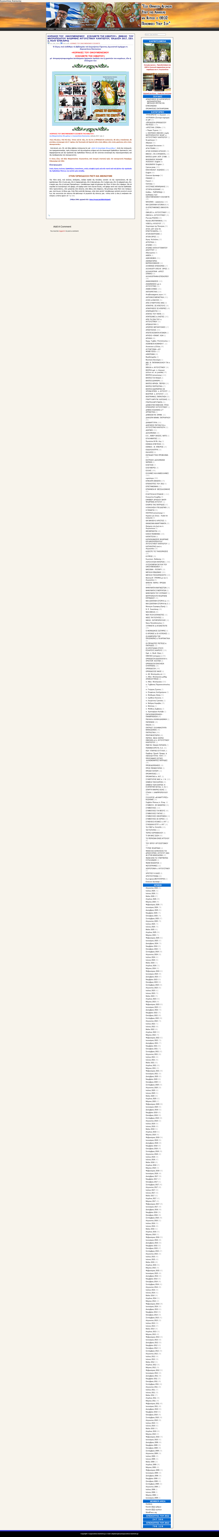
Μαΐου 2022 (150, 1029)
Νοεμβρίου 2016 (151, 1212)
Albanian (149, 143)
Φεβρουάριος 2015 (152, 1271)
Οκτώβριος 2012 (152, 1348)
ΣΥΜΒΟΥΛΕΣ (151, 808)
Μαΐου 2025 (150, 929)
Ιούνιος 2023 (150, 993)
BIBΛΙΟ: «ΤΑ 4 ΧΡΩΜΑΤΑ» (156, 154)
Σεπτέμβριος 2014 (152, 1284)
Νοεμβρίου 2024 (151, 946)
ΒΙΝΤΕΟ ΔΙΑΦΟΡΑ (153, 381)
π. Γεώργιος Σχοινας (153, 689)
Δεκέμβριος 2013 (152, 1309)
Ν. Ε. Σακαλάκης (152, 609)
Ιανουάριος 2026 (152, 907)
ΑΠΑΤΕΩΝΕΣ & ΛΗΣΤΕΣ (155, 317)
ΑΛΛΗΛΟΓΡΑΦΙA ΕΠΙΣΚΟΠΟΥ (157, 276)
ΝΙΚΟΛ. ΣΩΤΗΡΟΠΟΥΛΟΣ (156, 620)
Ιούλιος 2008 (150, 1489)
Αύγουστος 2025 (152, 921)
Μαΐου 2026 (150, 896)
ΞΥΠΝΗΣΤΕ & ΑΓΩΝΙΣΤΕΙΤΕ (156, 626)
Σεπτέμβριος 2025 (152, 918)
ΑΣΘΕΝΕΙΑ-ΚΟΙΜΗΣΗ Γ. (155, 344)
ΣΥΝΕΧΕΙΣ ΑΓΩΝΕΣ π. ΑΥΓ (156, 822)
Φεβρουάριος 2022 (152, 1038)
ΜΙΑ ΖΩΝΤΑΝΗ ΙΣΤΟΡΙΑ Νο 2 (157, 604)
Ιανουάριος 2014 (152, 1306)
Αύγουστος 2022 (152, 1021)
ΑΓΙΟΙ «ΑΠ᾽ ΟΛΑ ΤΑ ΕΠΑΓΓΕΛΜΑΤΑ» (153, 230)
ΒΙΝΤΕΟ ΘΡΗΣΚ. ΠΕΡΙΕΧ (155, 383)
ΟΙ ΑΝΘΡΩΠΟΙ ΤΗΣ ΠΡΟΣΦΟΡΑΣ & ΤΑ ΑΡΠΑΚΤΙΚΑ (158, 637)
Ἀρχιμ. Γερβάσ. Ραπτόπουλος (157, 341)
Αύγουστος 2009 (152, 1453)
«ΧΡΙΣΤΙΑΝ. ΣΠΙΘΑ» (153, 127)
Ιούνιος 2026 (150, 893)
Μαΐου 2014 (150, 1295)
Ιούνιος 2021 (150, 1060)
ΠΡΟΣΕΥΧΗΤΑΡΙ (152, 771)
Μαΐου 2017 (150, 1196)
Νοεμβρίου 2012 (151, 1345)
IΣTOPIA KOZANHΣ (153, 189)
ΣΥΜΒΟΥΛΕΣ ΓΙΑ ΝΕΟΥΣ (155, 811)
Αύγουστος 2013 (152, 1320)
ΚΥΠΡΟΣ (149, 556)
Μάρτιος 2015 (151, 1268)
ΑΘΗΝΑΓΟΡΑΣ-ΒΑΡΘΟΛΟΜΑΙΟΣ (152, 262)
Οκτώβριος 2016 (152, 1215)
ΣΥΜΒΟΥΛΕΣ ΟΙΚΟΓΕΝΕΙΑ (156, 816)
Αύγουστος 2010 (152, 1420)
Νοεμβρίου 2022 (151, 1013)
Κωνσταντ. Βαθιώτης (153, 559)
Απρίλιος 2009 (151, 1465)
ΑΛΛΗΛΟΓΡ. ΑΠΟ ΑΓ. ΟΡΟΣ (156, 269)
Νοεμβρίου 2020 (151, 1079)
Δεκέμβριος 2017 (152, 1176)
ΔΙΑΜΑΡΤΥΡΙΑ (151, 423)
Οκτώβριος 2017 (152, 1182)
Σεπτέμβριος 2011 (152, 1384)
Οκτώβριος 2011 (152, 1381)
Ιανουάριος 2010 (152, 1440)
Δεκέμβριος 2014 (152, 1276)
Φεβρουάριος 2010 (152, 1437)
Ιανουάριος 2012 (152, 1373)
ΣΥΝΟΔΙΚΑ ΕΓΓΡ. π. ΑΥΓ (155, 824)
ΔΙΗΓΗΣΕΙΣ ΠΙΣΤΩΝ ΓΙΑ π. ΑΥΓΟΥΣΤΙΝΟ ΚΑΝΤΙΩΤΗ (156, 426)
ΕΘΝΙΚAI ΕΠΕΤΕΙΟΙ (153, 444)
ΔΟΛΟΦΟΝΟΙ (151, 433)
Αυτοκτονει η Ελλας (153, 346)
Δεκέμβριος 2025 (152, 910)
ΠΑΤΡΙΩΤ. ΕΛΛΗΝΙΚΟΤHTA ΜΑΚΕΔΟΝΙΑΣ (156, 729)
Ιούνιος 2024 (150, 960)
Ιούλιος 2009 (150, 1456)
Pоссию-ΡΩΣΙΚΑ (152, 218)
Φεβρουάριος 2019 (152, 1137)
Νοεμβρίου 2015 (151, 1246)
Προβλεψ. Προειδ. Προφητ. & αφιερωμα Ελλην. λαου (156, 755)
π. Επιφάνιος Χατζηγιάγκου (156, 692)
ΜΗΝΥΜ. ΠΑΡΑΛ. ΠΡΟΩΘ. (156, 583)
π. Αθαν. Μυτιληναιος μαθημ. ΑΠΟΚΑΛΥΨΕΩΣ (156, 678)
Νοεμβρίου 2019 (151, 1112)
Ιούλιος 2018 (150, 1157)
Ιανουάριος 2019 (152, 1140)
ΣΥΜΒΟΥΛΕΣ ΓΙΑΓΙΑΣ (154, 813)
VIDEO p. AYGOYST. (154, 223)
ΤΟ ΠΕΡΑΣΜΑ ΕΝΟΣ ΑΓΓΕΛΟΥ (157, 838)
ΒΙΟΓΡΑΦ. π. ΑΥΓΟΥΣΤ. (155, 394)
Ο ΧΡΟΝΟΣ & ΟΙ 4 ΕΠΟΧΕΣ (156, 633)
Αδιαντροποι (150, 253)
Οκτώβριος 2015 (152, 1248)
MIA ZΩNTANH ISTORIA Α (156, 205)
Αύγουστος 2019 (152, 1121)
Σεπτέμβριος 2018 (152, 1151)
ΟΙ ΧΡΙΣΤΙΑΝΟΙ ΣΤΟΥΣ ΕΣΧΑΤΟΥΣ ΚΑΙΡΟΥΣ (154, 649)
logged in (62, 231)
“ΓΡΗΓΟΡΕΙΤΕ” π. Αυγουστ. (156, 115)
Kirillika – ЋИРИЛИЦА (154, 192)
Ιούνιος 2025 (150, 927)
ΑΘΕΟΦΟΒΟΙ (151, 258)
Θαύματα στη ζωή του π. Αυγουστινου (155, 527)
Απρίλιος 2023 (151, 999)
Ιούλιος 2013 (150, 1323)
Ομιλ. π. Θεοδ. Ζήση (153, 653)
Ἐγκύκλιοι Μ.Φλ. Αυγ (153, 441)
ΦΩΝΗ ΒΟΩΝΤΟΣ (152, 863)
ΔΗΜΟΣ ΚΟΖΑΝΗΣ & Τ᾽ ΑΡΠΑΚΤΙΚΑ (155, 411)
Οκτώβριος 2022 (152, 1015)
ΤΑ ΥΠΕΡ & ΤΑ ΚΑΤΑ (153, 827)
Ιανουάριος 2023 (152, 1007)
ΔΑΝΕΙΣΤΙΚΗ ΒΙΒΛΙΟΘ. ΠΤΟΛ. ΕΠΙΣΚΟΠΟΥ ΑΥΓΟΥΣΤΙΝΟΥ (157, 406)
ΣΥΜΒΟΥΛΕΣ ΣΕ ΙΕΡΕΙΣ (155, 819)
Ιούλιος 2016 (150, 1223)
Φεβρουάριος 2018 (152, 1171)
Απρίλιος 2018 (151, 1165)
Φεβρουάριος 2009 (152, 1470)
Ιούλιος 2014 (150, 1290)
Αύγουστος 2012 (152, 1354)
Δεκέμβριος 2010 (152, 1409)
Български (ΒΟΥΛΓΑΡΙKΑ (155, 879)
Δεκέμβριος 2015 (152, 1243)
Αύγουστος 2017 (152, 1187)
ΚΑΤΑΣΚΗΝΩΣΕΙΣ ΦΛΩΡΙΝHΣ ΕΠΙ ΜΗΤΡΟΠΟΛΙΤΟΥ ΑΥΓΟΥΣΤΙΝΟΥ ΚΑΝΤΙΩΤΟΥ (157, 541)
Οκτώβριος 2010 (152, 1415)
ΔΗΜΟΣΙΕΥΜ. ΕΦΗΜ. (154, 415)
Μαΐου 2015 (150, 1262)
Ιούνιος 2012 (150, 1359)
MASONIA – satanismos (155, 202)
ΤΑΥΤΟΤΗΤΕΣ (151, 830)
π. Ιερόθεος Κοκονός (153, 698)
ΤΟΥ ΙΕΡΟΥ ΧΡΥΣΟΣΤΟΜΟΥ (157, 843)
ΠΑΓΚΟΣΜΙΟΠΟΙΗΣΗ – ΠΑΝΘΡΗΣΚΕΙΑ (154, 715)
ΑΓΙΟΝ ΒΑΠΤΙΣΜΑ (153, 234)
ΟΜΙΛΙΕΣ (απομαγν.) (153, 656)
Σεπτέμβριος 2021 (152, 1051)
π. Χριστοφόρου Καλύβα (155, 712)
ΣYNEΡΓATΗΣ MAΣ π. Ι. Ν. (156, 779)
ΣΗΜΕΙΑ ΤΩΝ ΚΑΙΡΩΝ (154, 782)
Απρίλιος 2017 (151, 1198)
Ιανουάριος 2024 (152, 974)
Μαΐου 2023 (150, 996)
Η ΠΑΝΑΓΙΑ (150, 510)
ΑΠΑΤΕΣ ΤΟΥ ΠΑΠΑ (153, 314)
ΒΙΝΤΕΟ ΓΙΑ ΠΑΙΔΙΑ (153, 378)
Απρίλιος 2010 (151, 1431)
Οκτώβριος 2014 (152, 1282)
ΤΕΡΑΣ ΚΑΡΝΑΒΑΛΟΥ (154, 833)
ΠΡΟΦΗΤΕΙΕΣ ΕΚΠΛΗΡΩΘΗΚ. (108, 29)
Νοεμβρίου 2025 (151, 913)
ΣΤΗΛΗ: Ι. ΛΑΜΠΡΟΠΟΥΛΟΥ (157, 792)
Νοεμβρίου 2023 (151, 979)
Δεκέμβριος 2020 (152, 1076)
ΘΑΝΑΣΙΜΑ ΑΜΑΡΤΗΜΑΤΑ (156, 523)
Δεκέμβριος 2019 (152, 1110)
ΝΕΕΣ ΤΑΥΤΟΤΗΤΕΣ (153, 618)
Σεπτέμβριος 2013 (152, 1318)
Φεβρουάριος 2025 (152, 938)
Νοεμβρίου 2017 (151, 1179)
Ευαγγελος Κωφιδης (153, 497)
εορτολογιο (150, 478)
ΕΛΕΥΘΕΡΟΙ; (151, 468)
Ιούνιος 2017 (150, 1193)
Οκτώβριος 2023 (152, 982)
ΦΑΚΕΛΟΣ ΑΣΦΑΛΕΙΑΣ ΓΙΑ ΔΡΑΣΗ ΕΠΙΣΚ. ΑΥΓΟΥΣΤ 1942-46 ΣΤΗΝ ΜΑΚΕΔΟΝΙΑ (158, 853)
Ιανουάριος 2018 (152, 1173)
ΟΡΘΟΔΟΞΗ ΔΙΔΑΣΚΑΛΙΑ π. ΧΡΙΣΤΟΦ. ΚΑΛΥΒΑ (157, 660)
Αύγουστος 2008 (152, 1487)
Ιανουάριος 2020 (152, 1107)
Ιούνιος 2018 (150, 1160)
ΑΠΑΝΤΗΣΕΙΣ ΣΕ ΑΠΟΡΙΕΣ (156, 308)
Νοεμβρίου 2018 (151, 1146)
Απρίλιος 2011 (151, 1398)
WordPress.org (151, 1512)
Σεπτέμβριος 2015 (152, 1251)
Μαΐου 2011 (150, 1395)
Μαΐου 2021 (150, 1063)
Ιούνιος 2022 (150, 1027)
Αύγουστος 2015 (152, 1254)
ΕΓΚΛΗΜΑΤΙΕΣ (151, 438)
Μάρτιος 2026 (151, 902)
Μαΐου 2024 (150, 963)
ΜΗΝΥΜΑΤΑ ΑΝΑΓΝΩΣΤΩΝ (156, 588)
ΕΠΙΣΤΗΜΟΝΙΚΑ (152, 486)
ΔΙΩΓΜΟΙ (149, 430)
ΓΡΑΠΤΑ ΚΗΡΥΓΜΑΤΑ (154, 402)
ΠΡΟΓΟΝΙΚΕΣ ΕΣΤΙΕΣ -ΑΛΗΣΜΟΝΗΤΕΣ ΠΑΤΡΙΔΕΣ (156, 759)
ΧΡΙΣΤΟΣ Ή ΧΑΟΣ (153, 873)
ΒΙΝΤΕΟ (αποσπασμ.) (154, 375)
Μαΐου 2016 (150, 1229)
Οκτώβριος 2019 (152, 1115)
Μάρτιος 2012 (151, 1367)
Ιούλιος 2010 (150, 1423)
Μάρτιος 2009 (151, 1467)
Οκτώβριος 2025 (152, 916)
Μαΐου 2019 (150, 1129)
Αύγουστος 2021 (152, 1054)
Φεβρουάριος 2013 (152, 1337)
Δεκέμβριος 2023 (152, 977)
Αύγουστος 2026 (152, 888)
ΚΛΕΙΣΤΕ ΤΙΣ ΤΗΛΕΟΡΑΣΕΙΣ (157, 551)
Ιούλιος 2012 (150, 1356)
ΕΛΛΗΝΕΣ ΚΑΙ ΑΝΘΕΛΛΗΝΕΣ (157, 473)
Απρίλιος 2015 (151, 1265)
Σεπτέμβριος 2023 (152, 985)
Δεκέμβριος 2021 (152, 1043)
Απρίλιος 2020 (151, 1099)
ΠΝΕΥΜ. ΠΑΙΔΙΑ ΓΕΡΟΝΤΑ (156, 745)
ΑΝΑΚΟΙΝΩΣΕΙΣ (152, 281)
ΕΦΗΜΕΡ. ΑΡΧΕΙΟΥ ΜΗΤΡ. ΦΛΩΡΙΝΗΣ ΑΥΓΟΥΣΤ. (156, 501)
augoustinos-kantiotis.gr (97, 1533)
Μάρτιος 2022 (151, 1035)
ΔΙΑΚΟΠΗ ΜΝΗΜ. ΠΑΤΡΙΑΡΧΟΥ (158, 418)
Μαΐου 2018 (150, 1162)
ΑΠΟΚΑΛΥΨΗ (151, 324)
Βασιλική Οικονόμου (153, 360)
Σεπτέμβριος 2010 (152, 1417)
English (148, 173)
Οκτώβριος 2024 (152, 949)
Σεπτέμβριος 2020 (152, 1085)
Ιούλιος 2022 (150, 1024)
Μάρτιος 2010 (151, 1434)
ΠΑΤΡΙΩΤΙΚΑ (151, 732)
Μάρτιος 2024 (151, 968)
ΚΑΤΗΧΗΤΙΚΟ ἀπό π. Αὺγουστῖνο (154, 548)
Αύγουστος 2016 (152, 1221)
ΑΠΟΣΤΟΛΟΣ (151, 330)
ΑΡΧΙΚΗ (50, 29)
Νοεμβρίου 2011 (151, 1379)
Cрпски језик (150, 167)
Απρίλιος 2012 (151, 1365)
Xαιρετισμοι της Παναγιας (155, 226)
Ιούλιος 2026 (150, 891)
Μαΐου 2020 (150, 1096)
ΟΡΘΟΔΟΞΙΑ (151, 669)
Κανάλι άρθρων (153, 1507)
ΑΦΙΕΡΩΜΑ (150, 354)
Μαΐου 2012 (150, 1362)
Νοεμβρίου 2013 (151, 1312)
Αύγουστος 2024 (152, 954)
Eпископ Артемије (153, 175)
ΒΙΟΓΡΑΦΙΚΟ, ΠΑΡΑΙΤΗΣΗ (156, 397)
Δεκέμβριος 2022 (152, 1010)
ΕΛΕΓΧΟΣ (149, 465)
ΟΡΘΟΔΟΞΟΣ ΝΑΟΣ (153, 671)
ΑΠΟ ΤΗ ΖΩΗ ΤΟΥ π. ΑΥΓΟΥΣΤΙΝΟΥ (154, 321)
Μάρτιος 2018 (151, 1168)
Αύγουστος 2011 (152, 1387)
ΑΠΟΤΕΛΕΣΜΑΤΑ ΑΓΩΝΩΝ (156, 333)
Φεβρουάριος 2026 (152, 905)
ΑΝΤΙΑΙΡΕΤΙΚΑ (151, 292)
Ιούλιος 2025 (150, 924)
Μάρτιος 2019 (151, 1135)
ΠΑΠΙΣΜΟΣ (150, 722)
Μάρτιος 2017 (151, 1201)
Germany (149, 184)
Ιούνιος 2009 (150, 1459)
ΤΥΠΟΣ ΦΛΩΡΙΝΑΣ (153, 848)
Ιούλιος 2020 (150, 1090)
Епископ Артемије (153, 882)
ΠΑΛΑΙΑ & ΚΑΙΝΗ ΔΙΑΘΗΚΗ (156, 719)
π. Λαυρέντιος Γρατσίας (154, 701)
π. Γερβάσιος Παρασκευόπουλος (158, 684)
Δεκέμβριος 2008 (152, 1476)
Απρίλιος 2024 (151, 966)
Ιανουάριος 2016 (152, 1240)
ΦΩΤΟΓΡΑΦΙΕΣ (152, 866)
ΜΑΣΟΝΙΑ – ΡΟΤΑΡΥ (154, 569)
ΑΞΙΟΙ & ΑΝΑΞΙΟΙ (152, 300)
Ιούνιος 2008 (150, 1492)
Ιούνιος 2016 (150, 1226)
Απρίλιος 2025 (151, 932)
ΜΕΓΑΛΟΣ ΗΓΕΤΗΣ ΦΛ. (156, 103)
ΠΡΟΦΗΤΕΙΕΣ (151, 774)
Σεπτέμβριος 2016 (152, 1218)
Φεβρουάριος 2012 (152, 1370)
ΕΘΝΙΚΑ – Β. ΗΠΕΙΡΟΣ (154, 447)
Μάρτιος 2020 (151, 1101)
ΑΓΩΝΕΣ (149, 245)
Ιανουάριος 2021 (152, 1074)
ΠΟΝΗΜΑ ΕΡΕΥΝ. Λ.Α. (154, 748)
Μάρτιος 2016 (151, 1234)
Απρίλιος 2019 (151, 1132)
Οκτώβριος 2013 (152, 1315)
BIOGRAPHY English (154, 164)
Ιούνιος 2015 (150, 1259)
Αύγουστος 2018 (152, 1154)
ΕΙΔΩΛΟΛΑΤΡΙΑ (152, 450)
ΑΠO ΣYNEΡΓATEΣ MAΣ (155, 303)
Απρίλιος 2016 (151, 1232)
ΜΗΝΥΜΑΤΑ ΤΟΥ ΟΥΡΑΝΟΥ (156, 593)
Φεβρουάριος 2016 (152, 1237)
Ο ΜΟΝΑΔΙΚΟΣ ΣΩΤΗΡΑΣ (156, 631)
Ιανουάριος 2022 (152, 1040)
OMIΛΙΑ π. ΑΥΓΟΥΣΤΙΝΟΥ (156, 215)
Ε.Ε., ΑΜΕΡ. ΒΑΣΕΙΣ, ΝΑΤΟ (156, 436)
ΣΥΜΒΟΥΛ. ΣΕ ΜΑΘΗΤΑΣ (156, 805)
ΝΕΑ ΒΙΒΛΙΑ (150, 612)
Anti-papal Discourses (154, 146)
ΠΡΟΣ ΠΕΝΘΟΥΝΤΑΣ (154, 768)
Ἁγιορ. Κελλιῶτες (152, 239)
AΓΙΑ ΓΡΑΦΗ (150, 148)
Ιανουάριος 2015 (152, 1273)
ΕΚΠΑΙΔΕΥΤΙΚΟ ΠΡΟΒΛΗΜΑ (157, 455)
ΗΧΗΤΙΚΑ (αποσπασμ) (154, 513)
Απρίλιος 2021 (151, 1065)
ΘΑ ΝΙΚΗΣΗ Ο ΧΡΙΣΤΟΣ (155, 521)
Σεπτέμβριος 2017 (152, 1185)
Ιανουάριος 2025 (152, 941)
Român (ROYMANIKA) (154, 221)
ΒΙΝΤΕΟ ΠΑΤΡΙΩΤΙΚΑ (154, 386)
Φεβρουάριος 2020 (152, 1104)
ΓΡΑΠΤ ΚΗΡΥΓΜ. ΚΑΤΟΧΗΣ (156, 399)
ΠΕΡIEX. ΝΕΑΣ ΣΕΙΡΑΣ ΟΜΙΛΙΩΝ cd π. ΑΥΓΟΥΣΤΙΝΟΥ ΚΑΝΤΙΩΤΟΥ (157, 740)
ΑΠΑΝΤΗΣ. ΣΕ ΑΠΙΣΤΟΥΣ (155, 306)
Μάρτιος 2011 (151, 1401)
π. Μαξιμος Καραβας (153, 703)
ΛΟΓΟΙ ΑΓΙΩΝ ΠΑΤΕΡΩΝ (155, 562)
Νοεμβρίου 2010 (151, 1412)
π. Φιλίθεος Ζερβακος (154, 709)
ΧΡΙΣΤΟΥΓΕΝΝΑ (152, 876)
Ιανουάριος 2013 (152, 1340)
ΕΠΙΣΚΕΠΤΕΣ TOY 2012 (155, 484)
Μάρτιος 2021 (151, 1068)
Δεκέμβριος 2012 (152, 1343)
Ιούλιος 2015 (150, 1257)
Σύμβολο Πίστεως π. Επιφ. (155, 802)
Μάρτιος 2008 (151, 1495)
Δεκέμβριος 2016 (152, 1210)
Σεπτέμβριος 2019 (152, 1118)
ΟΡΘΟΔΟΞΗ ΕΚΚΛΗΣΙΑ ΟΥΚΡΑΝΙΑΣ (155, 665)
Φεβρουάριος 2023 (152, 1004)
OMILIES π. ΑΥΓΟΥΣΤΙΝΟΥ (156, 212)
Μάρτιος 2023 (151, 1002)
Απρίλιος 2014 (151, 1298)
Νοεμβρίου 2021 (151, 1046)
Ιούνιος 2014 (150, 1293)
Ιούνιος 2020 (150, 1093)
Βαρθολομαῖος (151, 357)
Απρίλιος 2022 (151, 1032)
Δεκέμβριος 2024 (152, 943)
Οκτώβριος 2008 (152, 1481)
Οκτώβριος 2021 (152, 1049)
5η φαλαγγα (150, 140)
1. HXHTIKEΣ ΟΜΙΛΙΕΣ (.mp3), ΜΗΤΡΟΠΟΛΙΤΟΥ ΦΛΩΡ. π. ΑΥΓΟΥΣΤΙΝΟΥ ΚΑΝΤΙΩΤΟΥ (157, 135)
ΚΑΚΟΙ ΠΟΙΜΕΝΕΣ (153, 534)
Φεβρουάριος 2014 (152, 1304)
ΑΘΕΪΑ (148, 255)
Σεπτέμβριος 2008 (152, 1484)
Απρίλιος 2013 (151, 1332)
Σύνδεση (149, 1504)
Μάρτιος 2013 (151, 1334)
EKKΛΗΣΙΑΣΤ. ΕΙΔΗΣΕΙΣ (155, 170)
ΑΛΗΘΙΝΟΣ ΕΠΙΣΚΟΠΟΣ (155, 266)
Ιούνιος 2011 (150, 1392)
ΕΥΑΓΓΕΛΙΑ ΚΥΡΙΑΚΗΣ (154, 494)
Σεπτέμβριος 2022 (152, 1018)
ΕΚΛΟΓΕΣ (149, 452)
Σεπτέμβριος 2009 (152, 1451)
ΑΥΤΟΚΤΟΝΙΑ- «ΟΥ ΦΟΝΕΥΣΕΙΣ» (153, 350)
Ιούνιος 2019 (150, 1126)
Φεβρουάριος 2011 (152, 1404)
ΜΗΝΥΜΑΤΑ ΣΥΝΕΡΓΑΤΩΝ (156, 590)
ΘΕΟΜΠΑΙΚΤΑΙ (151, 531)
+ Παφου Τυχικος (152, 130)
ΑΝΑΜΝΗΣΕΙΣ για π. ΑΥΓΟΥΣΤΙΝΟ (153, 285)
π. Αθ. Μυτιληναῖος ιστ (154, 674)
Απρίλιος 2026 (151, 899)
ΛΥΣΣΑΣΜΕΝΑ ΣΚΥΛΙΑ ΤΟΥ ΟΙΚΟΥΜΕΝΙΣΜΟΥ (156, 566)
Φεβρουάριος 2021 (152, 1071)
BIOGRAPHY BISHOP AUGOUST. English (154, 161)
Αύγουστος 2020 (152, 1088)
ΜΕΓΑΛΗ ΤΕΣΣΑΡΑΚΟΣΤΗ (156, 575)
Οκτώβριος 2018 (152, 1149)
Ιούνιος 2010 (150, 1426)
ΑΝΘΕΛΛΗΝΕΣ (151, 289)
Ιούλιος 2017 (150, 1190)
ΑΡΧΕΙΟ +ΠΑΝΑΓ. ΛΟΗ (154, 335)
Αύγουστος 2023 (152, 988)
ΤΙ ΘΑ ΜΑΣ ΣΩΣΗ (152, 836)
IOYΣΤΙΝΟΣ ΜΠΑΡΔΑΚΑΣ (155, 187)
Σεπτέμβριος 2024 (152, 952)
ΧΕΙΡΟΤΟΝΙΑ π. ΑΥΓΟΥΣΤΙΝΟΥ (158, 868)
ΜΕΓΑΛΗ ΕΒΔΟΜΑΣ (153, 572)
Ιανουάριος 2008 (152, 1498)
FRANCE (149, 178)
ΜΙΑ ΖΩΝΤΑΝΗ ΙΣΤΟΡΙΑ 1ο (156, 601)
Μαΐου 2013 (150, 1329)
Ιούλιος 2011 (150, 1390)
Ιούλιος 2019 (150, 1124)
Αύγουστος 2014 (152, 1287)
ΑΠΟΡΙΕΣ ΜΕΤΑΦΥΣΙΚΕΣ (155, 327)
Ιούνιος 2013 (150, 1326)
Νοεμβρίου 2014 (151, 1279)
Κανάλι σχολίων (154, 1510)
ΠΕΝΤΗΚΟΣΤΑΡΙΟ (153, 735)
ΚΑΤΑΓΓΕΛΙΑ (151, 537)
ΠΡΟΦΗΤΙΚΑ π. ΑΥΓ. (153, 776)
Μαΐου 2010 (150, 1428)
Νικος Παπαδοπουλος (154, 623)
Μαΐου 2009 (150, 1462)
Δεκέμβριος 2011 (152, 1376)
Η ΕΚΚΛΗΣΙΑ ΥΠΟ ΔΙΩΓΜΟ (156, 507)
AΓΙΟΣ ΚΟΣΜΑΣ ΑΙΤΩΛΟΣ (156, 151)
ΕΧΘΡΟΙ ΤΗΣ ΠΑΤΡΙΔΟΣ (155, 505)
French (148, 181)
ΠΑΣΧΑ (148, 725)
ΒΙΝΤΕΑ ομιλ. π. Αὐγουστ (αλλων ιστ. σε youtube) (155, 371)
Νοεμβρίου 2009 (151, 1445)
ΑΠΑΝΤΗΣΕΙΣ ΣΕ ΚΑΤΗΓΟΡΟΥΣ (68, 29)
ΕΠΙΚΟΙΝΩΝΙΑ (88, 29)
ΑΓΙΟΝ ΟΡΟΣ (151, 237)
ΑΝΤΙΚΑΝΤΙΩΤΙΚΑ (154, 101)
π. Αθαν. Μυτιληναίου (154, 682)
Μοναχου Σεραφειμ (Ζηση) (155, 606)
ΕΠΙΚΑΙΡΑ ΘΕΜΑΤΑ (153, 481)
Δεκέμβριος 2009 (152, 1442)
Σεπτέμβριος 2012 (152, 1351)
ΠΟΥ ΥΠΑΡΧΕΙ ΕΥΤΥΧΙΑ (155, 751)
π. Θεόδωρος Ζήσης (153, 695)
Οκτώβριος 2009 (152, 1448)
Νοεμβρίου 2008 (151, 1478)
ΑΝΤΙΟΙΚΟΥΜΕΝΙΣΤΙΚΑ (155, 297)
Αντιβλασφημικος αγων (154, 294)
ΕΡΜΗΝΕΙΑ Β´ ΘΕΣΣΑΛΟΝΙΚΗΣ (158, 489)
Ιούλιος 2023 (150, 990)
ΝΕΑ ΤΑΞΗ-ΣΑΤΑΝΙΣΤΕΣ (155, 615)
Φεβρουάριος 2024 (152, 971)
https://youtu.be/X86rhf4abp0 (99, 199)
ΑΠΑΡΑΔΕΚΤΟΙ (152, 311)
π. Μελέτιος (150, 706)
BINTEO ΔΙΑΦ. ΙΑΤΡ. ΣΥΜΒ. (156, 157)
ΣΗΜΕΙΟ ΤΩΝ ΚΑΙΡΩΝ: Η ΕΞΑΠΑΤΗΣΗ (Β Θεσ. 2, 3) (156, 786)
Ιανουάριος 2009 (152, 1473)
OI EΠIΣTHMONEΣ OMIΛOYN (157, 207)
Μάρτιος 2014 (151, 1301)
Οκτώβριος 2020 (152, 1082)
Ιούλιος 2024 (150, 957)
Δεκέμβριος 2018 (152, 1143)
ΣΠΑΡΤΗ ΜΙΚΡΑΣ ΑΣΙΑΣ (155, 790)
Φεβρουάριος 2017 (152, 1204)
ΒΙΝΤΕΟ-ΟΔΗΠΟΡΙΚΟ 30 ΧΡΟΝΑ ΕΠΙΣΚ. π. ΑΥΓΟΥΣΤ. (157, 390)
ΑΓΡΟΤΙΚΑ (150, 242)
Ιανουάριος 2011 (152, 1406)
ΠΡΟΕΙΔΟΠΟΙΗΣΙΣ (153, 765)
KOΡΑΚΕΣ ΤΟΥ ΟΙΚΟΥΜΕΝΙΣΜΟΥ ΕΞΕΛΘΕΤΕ (158, 196)
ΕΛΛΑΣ (148, 471)
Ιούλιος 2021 (150, 1057)
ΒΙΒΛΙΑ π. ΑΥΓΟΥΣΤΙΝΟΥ (155, 367)
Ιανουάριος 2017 (152, 1207)
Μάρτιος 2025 (151, 935)
